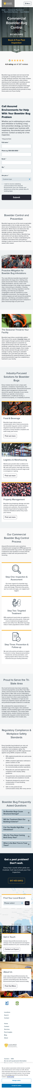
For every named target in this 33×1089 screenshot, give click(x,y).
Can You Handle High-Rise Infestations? (13, 828)
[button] (16, 50)
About (6, 1038)
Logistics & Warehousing (15, 459)
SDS (12, 1059)
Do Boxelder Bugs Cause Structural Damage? (13, 812)
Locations (7, 1012)
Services (7, 1029)
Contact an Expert (12, 949)
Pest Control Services (11, 12)
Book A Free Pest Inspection (16, 41)
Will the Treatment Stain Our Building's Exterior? (14, 820)
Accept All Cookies (16, 1085)
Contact (6, 1018)
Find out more (10, 436)
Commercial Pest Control (16, 10)
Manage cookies (16, 1080)
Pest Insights (8, 1032)
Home (3, 10)
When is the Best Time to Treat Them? (15, 844)
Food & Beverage (11, 418)
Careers (6, 1059)
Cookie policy (10, 1077)
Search (6, 1015)
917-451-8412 (16, 34)
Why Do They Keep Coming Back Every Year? (14, 836)
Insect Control (24, 12)
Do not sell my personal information (15, 1061)
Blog (5, 1035)
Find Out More (10, 986)
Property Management (14, 499)
